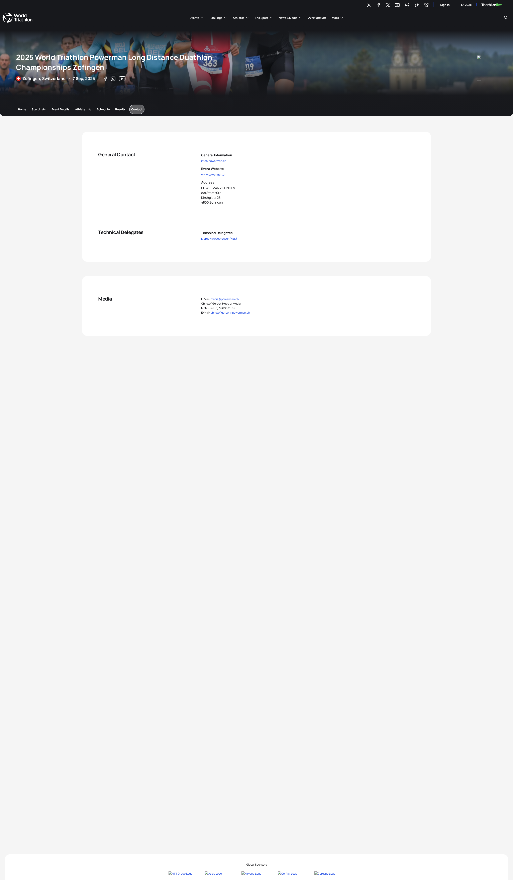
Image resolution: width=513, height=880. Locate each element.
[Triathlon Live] (491, 5)
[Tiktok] (416, 5)
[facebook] (105, 79)
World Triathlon (17, 18)
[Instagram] (369, 5)
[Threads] (407, 5)
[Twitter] (388, 5)
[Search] (506, 17)
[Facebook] (378, 5)
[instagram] (113, 79)
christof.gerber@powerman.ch (230, 312)
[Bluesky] (426, 5)
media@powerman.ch (225, 299)
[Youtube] (397, 5)
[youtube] (122, 79)
